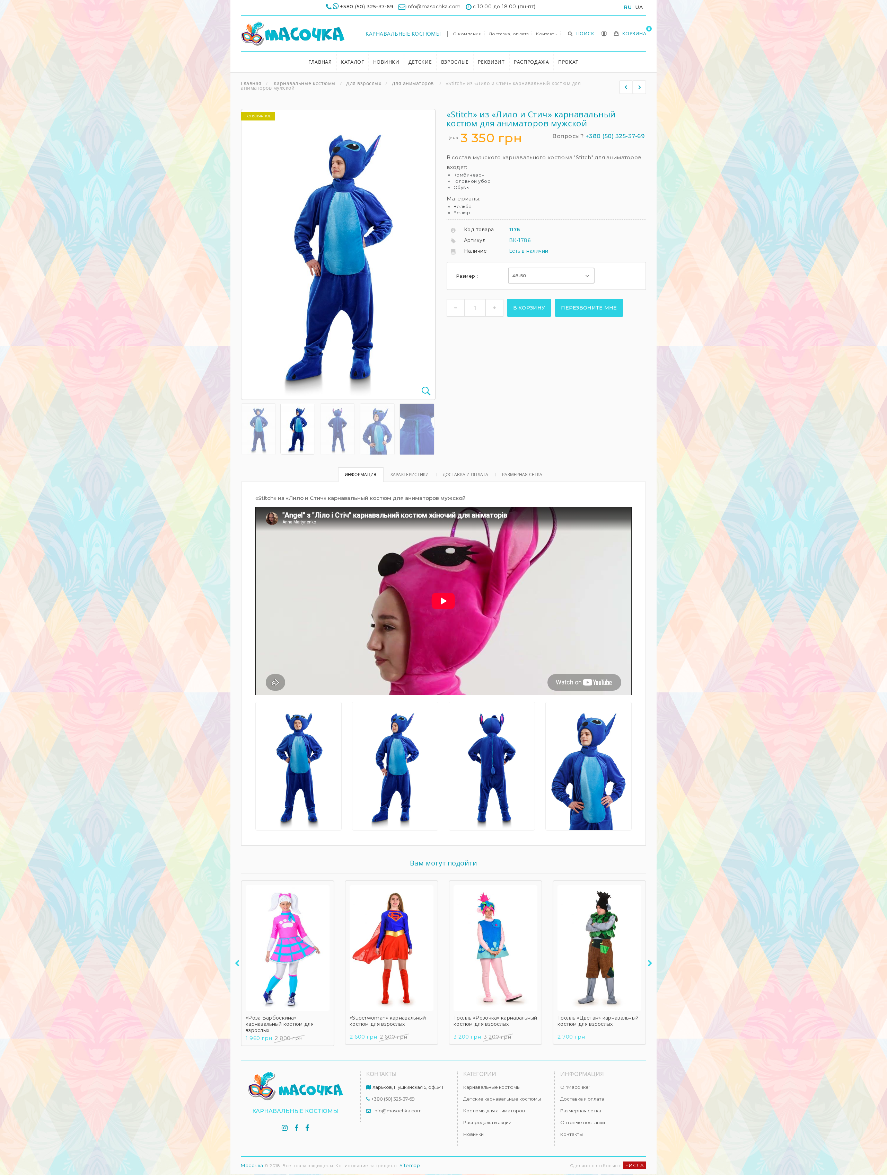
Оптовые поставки (582, 1122)
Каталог (352, 62)
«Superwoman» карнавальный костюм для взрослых (388, 1021)
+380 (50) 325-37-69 (367, 6)
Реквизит (491, 62)
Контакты (546, 33)
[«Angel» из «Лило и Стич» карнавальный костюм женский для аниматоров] (639, 87)
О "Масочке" (575, 1087)
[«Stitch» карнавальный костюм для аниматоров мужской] (258, 429)
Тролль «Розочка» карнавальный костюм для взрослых (495, 1021)
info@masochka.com (398, 1110)
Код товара (479, 229)
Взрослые (455, 62)
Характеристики (409, 474)
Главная (320, 62)
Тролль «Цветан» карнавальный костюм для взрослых (598, 1021)
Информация (361, 474)
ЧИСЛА (634, 1165)
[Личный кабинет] (604, 34)
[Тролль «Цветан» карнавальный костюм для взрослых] (599, 948)
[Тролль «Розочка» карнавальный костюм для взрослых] (495, 948)
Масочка (252, 1165)
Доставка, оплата (509, 33)
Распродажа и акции (487, 1122)
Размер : (468, 276)
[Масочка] (293, 33)
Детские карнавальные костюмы (502, 1099)
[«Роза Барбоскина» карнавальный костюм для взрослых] (288, 948)
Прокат (568, 62)
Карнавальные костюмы (403, 33)
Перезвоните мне (589, 308)
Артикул (475, 240)
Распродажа (531, 62)
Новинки (386, 62)
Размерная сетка (522, 474)
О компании (467, 33)
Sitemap (409, 1165)
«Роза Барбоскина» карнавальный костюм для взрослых (280, 1024)
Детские (420, 62)
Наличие (475, 251)
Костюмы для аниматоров (494, 1110)
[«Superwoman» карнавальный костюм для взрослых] (391, 948)
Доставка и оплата (465, 474)
